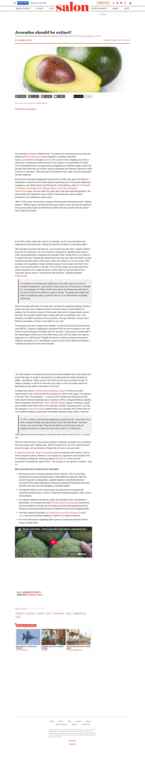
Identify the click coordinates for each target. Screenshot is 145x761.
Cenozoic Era (30, 613)
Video (126, 8)
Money (115, 8)
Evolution (40, 613)
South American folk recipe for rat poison (35, 453)
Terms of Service (61, 724)
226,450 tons (61, 459)
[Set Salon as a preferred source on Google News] (79, 96)
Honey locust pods (36, 409)
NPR (37, 341)
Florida (48, 613)
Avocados (19, 613)
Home (52, 721)
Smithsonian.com (41, 103)
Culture (39, 8)
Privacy (88, 721)
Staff (69, 721)
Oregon (68, 613)
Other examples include (54, 403)
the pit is (81, 434)
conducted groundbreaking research (50, 391)
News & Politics (23, 8)
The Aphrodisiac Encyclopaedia (64, 502)
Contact (78, 721)
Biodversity (22, 276)
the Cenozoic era (33, 157)
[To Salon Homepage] (72, 6)
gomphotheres (28, 160)
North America (59, 613)
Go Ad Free (86, 724)
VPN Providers (72, 740)
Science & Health (99, 8)
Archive (74, 724)
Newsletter (103, 3)
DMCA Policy (72, 744)
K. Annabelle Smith (24, 40)
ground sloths (50, 160)
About (61, 721)
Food (51, 8)
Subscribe (23, 3)
